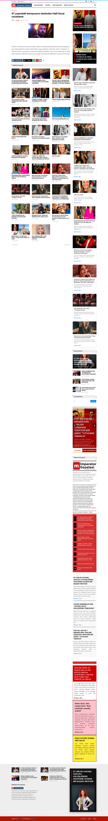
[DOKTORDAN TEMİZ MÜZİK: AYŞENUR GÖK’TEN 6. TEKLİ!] (41, 112)
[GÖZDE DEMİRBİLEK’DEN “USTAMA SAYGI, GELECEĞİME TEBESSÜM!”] (41, 74)
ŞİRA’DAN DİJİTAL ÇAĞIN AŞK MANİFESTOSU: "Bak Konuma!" (40, 216)
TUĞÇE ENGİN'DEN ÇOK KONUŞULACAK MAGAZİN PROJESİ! (19, 217)
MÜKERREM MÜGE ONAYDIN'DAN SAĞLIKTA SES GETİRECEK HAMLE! (21, 177)
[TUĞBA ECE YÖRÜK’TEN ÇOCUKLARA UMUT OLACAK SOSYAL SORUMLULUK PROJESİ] (41, 149)
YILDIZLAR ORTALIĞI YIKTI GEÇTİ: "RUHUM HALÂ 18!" (21, 119)
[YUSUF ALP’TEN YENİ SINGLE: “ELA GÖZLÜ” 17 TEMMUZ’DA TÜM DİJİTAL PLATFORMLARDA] (61, 189)
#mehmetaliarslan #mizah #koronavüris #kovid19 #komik (89, 389)
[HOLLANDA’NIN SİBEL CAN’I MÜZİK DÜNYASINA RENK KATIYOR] (41, 229)
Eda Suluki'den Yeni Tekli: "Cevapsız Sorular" (18, 196)
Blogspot (19, 818)
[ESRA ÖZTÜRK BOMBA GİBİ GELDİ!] (21, 130)
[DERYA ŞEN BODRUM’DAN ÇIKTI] (61, 112)
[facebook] (86, 1)
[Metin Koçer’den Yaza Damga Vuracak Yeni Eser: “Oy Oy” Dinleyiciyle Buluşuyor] (41, 169)
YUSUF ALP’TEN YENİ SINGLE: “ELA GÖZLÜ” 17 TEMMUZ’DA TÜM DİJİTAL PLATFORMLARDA (60, 197)
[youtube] (91, 1)
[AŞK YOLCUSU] (61, 149)
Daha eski (66, 244)
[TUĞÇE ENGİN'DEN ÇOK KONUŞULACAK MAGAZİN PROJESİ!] (21, 209)
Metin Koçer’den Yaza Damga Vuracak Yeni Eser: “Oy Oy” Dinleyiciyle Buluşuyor (39, 177)
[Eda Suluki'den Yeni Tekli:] (21, 189)
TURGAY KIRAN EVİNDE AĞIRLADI (61, 99)
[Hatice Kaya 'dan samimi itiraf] (41, 189)
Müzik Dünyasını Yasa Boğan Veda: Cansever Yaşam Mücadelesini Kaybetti (60, 138)
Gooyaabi (33, 818)
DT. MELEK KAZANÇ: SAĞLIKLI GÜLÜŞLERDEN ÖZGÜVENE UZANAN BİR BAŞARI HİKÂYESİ (20, 82)
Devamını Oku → (78, 90)
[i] (93, 1)
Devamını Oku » (78, 598)
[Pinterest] (37, 60)
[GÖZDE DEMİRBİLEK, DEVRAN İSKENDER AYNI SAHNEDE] (21, 149)
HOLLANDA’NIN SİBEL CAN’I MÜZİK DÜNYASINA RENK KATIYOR (39, 237)
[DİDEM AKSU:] (21, 229)
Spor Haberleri (57, 5)
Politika (47, 5)
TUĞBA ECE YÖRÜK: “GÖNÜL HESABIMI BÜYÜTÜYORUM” (39, 100)
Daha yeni (15, 244)
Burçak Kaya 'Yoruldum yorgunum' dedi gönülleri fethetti (41, 137)
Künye (89, 818)
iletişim (94, 818)
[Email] (40, 60)
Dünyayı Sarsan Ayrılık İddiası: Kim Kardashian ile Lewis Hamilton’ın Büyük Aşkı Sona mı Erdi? (60, 217)
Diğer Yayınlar (21, 1)
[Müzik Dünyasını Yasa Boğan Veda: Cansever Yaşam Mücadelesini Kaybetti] (61, 130)
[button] (95, 5)
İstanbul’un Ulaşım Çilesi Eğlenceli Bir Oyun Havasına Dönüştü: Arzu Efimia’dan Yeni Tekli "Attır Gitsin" (60, 177)
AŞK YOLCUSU (56, 156)
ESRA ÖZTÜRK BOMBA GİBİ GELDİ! (19, 137)
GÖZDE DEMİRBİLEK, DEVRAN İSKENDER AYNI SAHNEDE (20, 156)
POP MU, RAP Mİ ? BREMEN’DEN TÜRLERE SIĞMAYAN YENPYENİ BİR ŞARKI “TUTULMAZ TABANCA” (61, 82)
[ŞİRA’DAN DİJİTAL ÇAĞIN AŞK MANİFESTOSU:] (41, 209)
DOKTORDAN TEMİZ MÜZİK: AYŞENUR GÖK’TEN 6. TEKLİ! (39, 119)
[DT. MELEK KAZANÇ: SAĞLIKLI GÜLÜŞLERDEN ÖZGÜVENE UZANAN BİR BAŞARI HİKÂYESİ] (21, 74)
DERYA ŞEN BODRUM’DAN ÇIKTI (60, 119)
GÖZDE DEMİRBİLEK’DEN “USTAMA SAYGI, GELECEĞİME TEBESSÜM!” (40, 82)
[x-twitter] (88, 1)
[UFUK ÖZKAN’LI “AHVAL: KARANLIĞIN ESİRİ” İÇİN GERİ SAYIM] (21, 93)
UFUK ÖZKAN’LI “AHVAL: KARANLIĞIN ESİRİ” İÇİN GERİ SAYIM (19, 101)
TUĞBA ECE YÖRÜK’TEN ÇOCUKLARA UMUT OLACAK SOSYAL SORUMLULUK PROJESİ (40, 157)
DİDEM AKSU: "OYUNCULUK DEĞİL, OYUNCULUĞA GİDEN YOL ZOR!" (21, 237)
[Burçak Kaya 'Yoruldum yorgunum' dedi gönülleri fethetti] (41, 130)
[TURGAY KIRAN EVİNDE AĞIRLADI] (61, 93)
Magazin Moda (38, 5)
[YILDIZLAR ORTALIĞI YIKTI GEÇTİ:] (21, 112)
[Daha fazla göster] (43, 60)
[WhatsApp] (34, 60)
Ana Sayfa (14, 1)
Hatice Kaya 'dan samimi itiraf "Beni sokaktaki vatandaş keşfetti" (41, 196)
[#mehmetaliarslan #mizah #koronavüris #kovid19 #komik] (76, 389)
